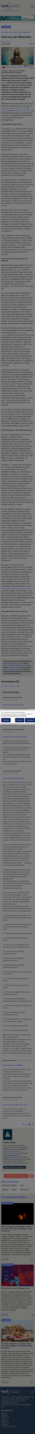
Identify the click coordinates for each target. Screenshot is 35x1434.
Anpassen (6, 720)
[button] (32, 7)
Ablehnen (19, 720)
